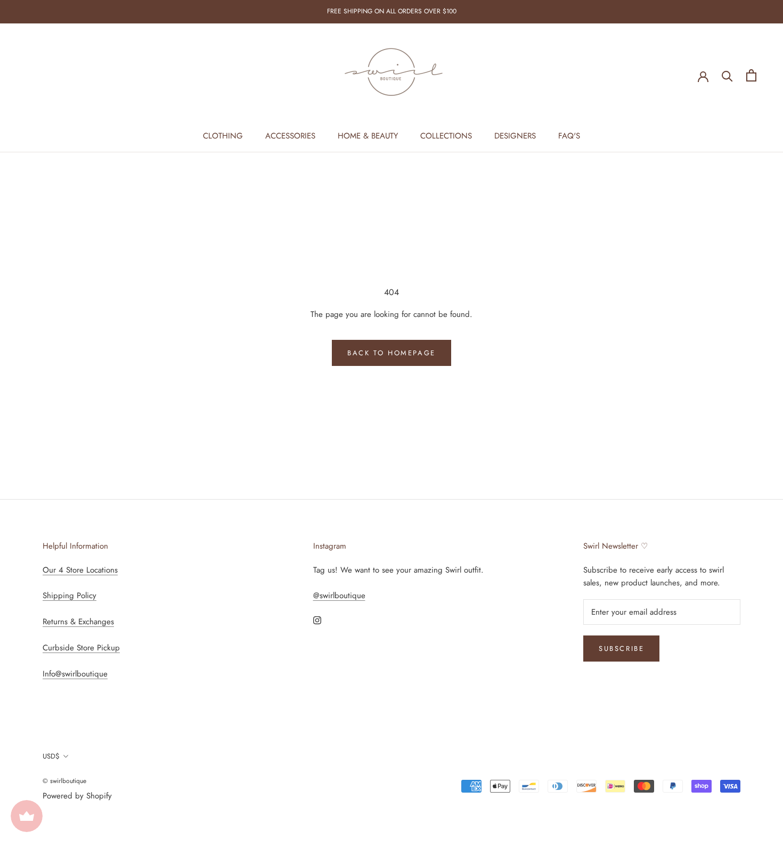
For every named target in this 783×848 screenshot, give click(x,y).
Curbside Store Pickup (81, 648)
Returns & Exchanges (78, 621)
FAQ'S (569, 136)
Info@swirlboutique (75, 674)
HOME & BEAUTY (368, 136)
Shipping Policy (69, 595)
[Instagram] (317, 619)
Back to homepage (391, 353)
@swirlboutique (339, 595)
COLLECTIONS (446, 136)
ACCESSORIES (290, 136)
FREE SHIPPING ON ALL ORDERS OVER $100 (391, 11)
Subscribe (621, 648)
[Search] (727, 75)
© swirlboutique (64, 781)
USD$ (51, 756)
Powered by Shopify (77, 796)
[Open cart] (751, 75)
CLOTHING (223, 136)
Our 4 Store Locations (80, 570)
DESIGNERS (515, 136)
